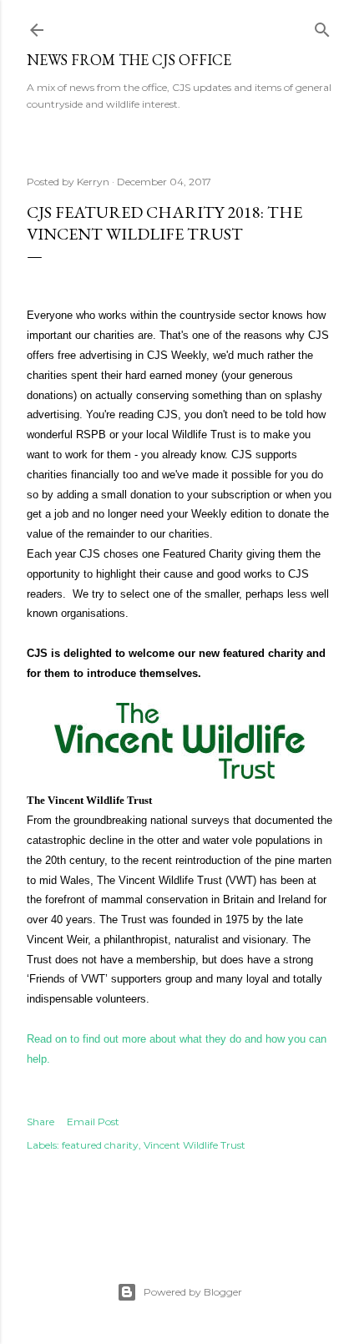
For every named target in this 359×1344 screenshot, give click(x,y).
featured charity (100, 1145)
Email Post (93, 1121)
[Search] (322, 26)
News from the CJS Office (129, 59)
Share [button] (40, 1121)
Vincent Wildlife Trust (194, 1145)
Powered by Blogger (193, 1292)
